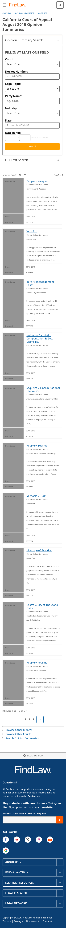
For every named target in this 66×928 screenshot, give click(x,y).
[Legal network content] (59, 903)
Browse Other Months (19, 730)
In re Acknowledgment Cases (40, 283)
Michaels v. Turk (36, 496)
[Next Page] (40, 719)
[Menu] (4, 5)
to (18, 137)
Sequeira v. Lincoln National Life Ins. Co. (43, 389)
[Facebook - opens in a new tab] (6, 840)
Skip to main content (33, 3)
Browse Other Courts (18, 734)
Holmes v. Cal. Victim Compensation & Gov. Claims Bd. (39, 338)
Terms (6, 921)
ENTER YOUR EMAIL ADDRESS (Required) (25, 813)
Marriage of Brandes (39, 550)
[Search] (60, 5)
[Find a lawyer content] (59, 872)
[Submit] (59, 819)
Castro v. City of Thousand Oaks (42, 606)
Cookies (46, 921)
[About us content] (59, 862)
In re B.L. (31, 231)
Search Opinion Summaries (22, 738)
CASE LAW (6, 13)
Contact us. (34, 796)
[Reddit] (50, 840)
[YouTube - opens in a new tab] (17, 840)
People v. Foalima (36, 662)
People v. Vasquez (37, 181)
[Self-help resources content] (59, 882)
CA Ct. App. (43, 13)
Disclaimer (32, 921)
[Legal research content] (59, 893)
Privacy (17, 921)
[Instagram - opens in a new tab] (39, 840)
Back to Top (35, 755)
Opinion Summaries (24, 13)
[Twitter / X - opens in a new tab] (28, 840)
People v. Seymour (37, 445)
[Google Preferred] (6, 850)
